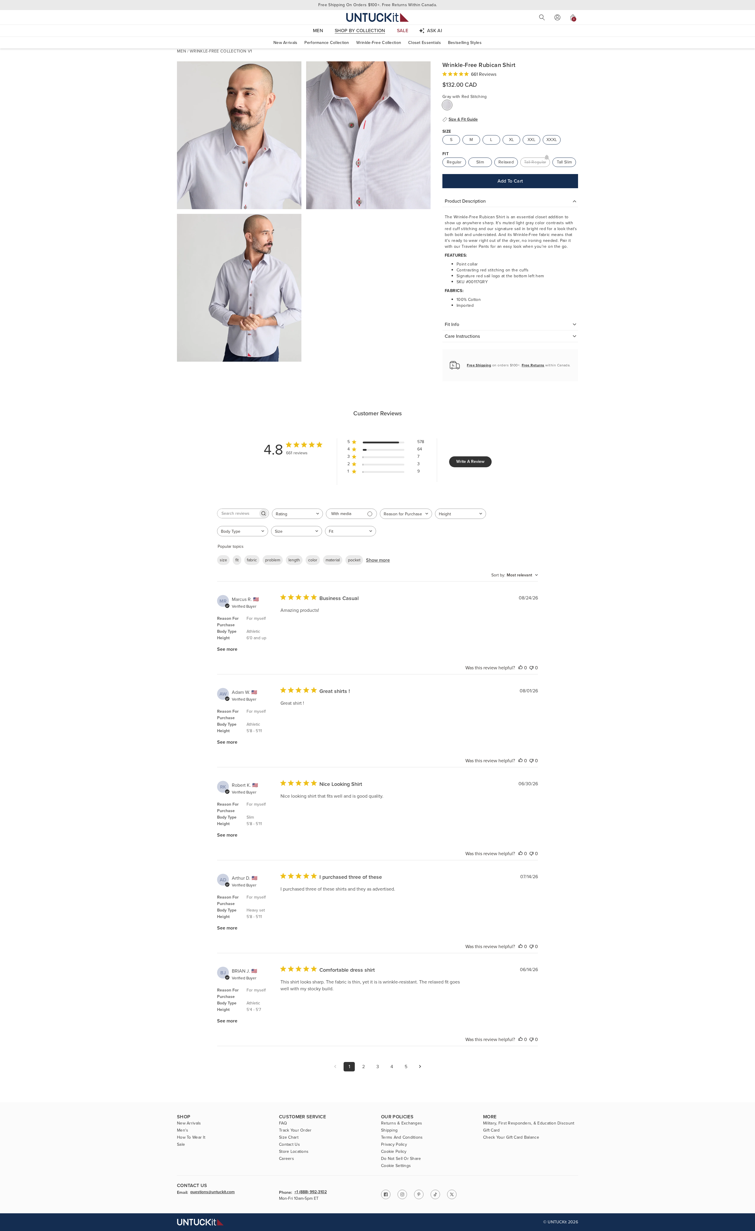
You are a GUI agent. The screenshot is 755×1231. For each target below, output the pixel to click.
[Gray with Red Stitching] (447, 105)
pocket (354, 560)
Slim (480, 162)
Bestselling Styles (465, 43)
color (312, 560)
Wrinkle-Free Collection (378, 43)
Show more (378, 560)
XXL (531, 140)
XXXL (551, 140)
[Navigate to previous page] (335, 1066)
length (294, 560)
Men (181, 51)
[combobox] (297, 514)
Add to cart (510, 181)
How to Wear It (191, 1137)
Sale (181, 1144)
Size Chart (288, 1137)
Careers (286, 1158)
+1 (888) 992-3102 (310, 1192)
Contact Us (289, 1144)
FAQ (283, 1123)
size (223, 560)
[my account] (557, 17)
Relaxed (506, 162)
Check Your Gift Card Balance (511, 1137)
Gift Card (491, 1130)
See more (227, 649)
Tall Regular (535, 162)
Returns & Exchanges (401, 1123)
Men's (182, 1130)
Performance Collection (326, 43)
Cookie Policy (394, 1151)
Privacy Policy (394, 1144)
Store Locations (293, 1151)
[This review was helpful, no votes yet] (520, 667)
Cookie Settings (396, 1165)
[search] (542, 17)
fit (237, 560)
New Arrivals (285, 43)
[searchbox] (237, 513)
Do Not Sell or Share (401, 1158)
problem (272, 560)
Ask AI (434, 30)
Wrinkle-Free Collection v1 (221, 51)
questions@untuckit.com (212, 1192)
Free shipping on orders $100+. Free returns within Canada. (377, 5)
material (333, 560)
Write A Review (470, 461)
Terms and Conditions (402, 1137)
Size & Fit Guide (463, 119)
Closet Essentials (424, 43)
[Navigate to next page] (420, 1066)
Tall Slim (564, 162)
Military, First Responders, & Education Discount (528, 1123)
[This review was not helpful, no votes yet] (531, 667)
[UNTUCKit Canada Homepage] (377, 17)
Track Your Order (295, 1130)
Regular (454, 162)
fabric (252, 560)
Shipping (389, 1130)
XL (511, 140)
